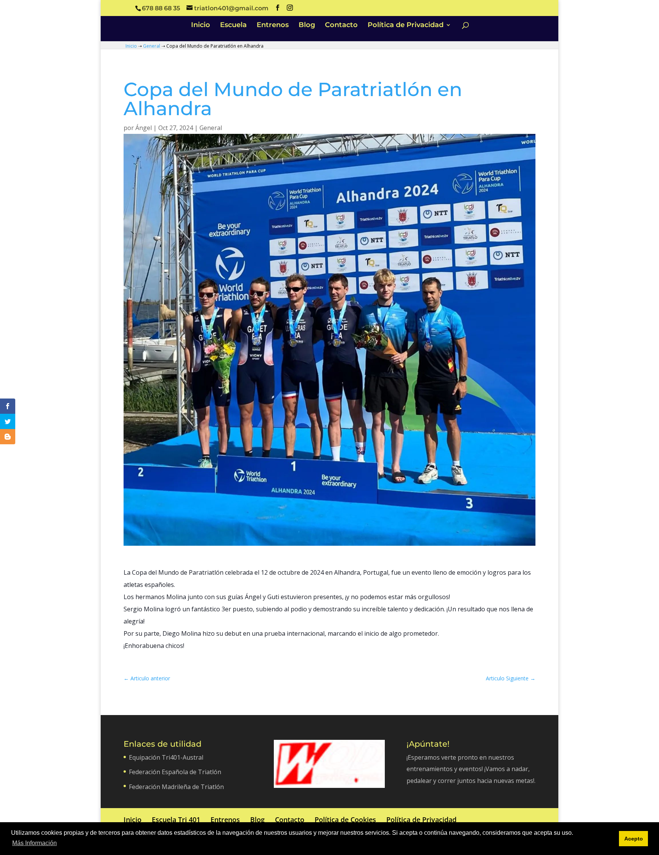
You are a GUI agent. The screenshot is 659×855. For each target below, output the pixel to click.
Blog (307, 25)
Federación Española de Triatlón (175, 772)
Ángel (143, 128)
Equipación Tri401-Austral (166, 757)
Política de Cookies (345, 819)
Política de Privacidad (406, 25)
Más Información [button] (34, 843)
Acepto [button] (633, 839)
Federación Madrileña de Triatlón (176, 787)
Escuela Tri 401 (176, 819)
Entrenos (273, 25)
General (151, 46)
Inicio (200, 25)
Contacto (341, 25)
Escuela (233, 25)
